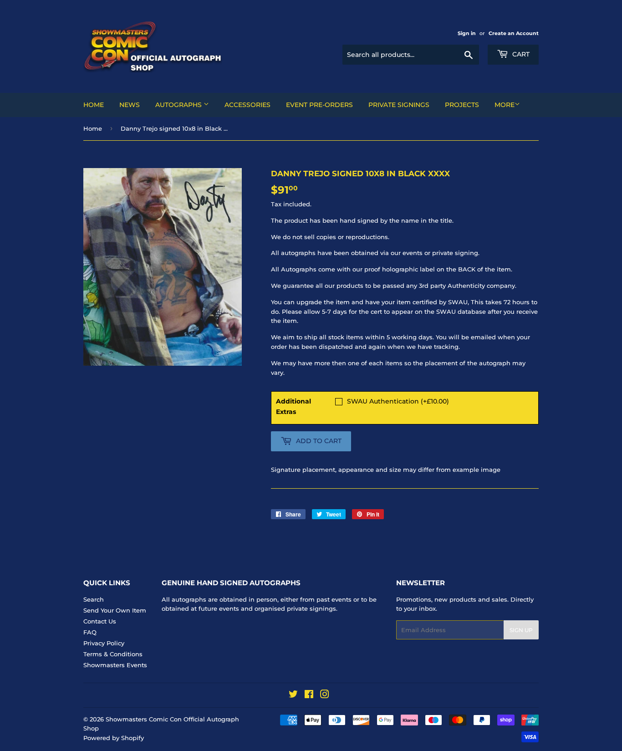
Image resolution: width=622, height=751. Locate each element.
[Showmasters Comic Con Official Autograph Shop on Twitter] (293, 695)
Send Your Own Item (114, 610)
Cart (520, 54)
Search (93, 599)
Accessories (247, 105)
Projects (462, 105)
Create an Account (514, 33)
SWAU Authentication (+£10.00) (398, 401)
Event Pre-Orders (319, 105)
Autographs (179, 105)
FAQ (90, 632)
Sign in (467, 33)
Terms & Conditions (113, 654)
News (129, 105)
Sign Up (521, 630)
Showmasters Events (115, 665)
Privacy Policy (103, 643)
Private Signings (398, 105)
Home (93, 105)
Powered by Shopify (113, 737)
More (505, 105)
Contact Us (99, 621)
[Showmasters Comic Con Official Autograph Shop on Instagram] (324, 695)
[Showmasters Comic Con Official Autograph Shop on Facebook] (309, 695)
